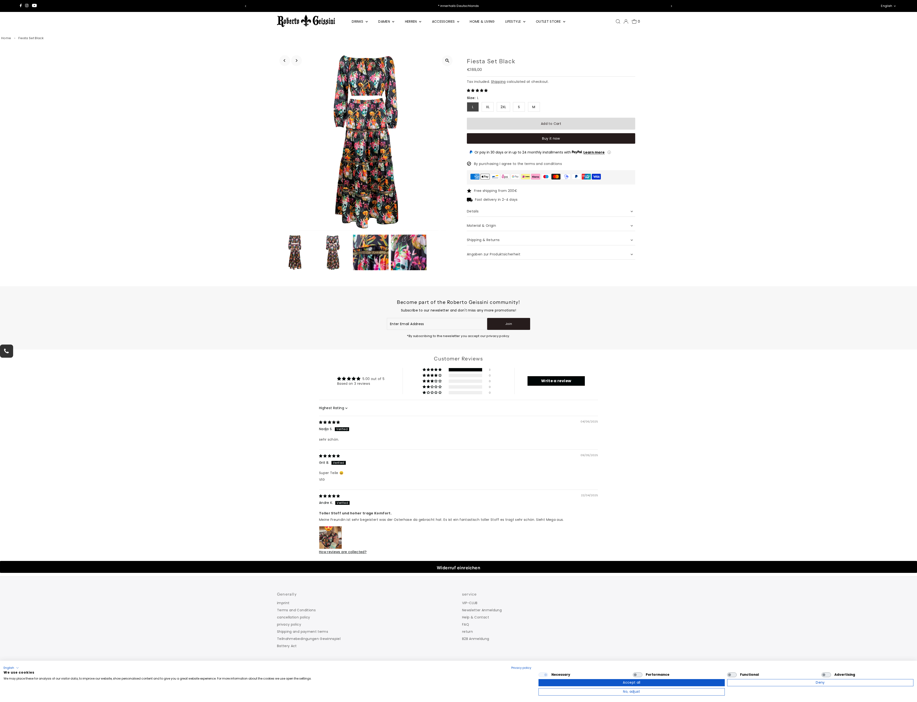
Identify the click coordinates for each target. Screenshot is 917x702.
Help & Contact (475, 617)
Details (473, 211)
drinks (358, 21)
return (467, 631)
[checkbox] (543, 674)
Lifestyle (513, 21)
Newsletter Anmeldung (482, 610)
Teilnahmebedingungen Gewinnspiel (309, 638)
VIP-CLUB (470, 603)
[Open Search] (618, 21)
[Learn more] (609, 152)
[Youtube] (34, 6)
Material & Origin (481, 225)
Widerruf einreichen (458, 567)
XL (488, 107)
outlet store (549, 21)
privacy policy (289, 624)
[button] (477, 90)
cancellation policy (293, 617)
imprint (283, 603)
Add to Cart (551, 123)
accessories (444, 21)
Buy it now (551, 138)
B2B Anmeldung (475, 638)
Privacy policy (521, 668)
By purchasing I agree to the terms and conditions (518, 163)
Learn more (594, 152)
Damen (384, 21)
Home (6, 38)
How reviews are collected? (343, 551)
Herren (411, 21)
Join (508, 324)
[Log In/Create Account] (626, 21)
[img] (329, 422)
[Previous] (245, 6)
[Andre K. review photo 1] (330, 537)
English (886, 6)
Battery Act (287, 646)
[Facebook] (21, 6)
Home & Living (482, 21)
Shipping (498, 81)
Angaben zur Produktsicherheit (494, 254)
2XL (503, 107)
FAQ (465, 624)
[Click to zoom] (447, 60)
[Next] (671, 6)
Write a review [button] (556, 381)
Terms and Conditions (296, 610)
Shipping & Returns (483, 240)
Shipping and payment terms (302, 631)
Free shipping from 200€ (495, 190)
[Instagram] (27, 6)
